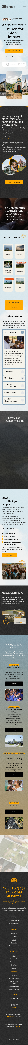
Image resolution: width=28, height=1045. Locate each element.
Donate (14, 812)
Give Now (14, 307)
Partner (14, 730)
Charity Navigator (11, 1016)
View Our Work (15, 302)
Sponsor (14, 684)
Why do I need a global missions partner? (15, 187)
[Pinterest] (17, 998)
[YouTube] (14, 998)
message (14, 1007)
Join (14, 774)
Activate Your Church (14, 51)
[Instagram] (11, 998)
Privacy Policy (17, 1026)
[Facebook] (8, 998)
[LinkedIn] (20, 998)
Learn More (9, 555)
